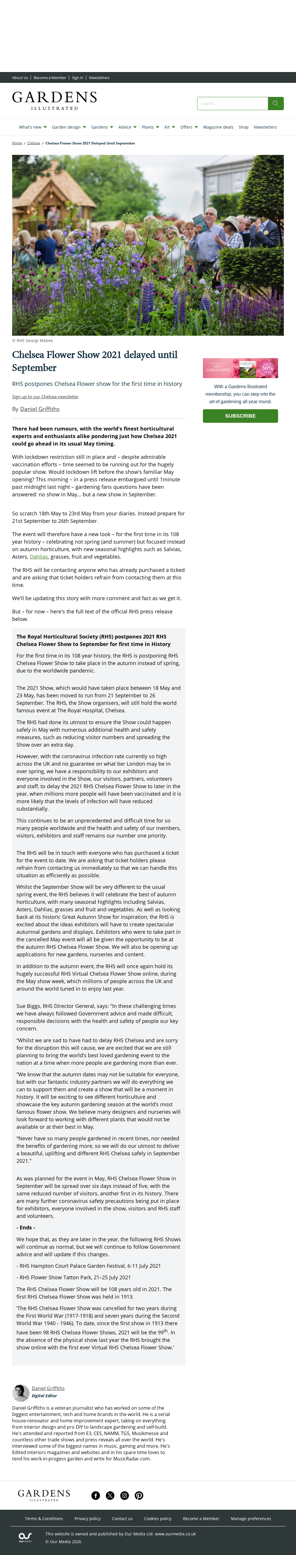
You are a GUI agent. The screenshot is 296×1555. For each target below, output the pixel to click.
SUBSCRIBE (240, 416)
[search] (276, 103)
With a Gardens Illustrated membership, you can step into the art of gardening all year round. (240, 394)
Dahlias (39, 556)
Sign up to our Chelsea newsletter (45, 396)
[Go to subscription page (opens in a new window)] (240, 376)
